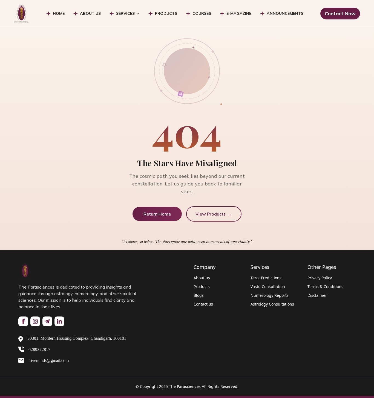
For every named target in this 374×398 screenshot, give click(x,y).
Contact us (203, 304)
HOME (59, 13)
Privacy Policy (319, 277)
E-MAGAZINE (238, 13)
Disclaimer (317, 295)
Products (202, 286)
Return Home (157, 214)
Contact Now (340, 13)
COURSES (201, 13)
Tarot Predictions (266, 277)
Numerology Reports (270, 295)
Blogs (199, 295)
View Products (213, 214)
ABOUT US (90, 13)
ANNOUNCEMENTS (285, 13)
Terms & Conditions (325, 286)
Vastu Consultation (268, 286)
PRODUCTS (166, 13)
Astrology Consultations (272, 304)
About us (202, 277)
